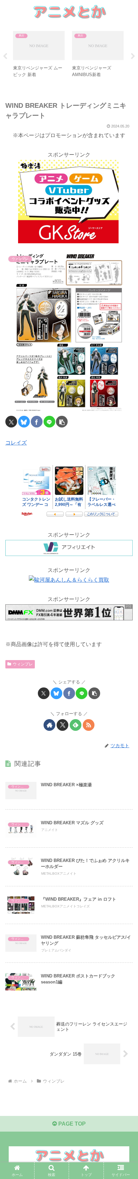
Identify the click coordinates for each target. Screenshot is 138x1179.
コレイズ (16, 443)
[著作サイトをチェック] (49, 725)
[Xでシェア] (11, 421)
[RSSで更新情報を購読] (88, 725)
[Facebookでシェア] (37, 421)
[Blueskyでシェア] (24, 421)
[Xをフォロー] (62, 725)
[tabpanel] (38, 55)
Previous (5, 56)
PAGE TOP (71, 1124)
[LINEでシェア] (49, 421)
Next (133, 56)
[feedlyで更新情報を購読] (75, 725)
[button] (62, 421)
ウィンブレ (23, 664)
